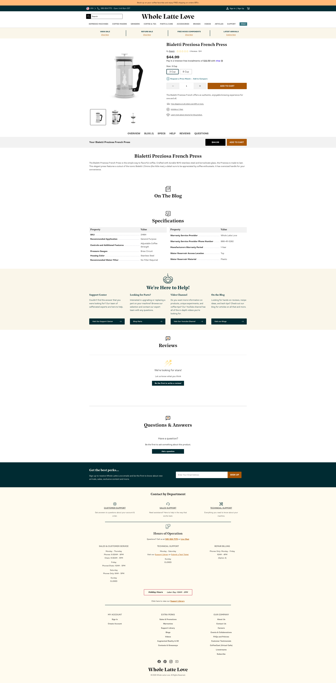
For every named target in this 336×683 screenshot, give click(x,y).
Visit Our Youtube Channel (184, 321)
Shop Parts (137, 321)
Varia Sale (105, 32)
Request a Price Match (180, 79)
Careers (221, 628)
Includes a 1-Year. (177, 109)
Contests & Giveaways (168, 645)
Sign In (115, 619)
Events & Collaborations (221, 632)
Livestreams (221, 650)
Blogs (168, 632)
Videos (168, 637)
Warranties (168, 624)
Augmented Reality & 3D (168, 641)
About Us (221, 619)
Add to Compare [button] (200, 79)
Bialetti (172, 51)
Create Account (115, 624)
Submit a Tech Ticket (180, 554)
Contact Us (221, 624)
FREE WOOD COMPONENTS (189, 32)
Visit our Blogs (220, 321)
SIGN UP (234, 474)
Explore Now (231, 35)
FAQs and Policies (221, 637)
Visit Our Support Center (102, 321)
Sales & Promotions (168, 619)
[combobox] (106, 16)
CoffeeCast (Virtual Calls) (221, 645)
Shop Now (105, 35)
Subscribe (221, 654)
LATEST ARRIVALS (231, 32)
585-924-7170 (171, 539)
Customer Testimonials (221, 641)
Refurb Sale (147, 32)
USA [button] (91, 8)
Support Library (161, 554)
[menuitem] (114, 619)
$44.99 (215, 142)
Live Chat (185, 539)
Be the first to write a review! (168, 383)
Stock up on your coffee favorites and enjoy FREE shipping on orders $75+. (168, 3)
